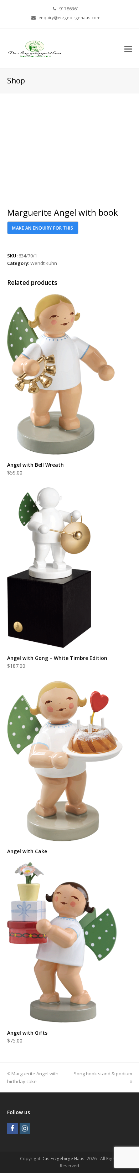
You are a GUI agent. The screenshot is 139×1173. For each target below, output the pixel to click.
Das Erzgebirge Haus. (63, 1159)
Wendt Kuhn (43, 263)
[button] (128, 48)
